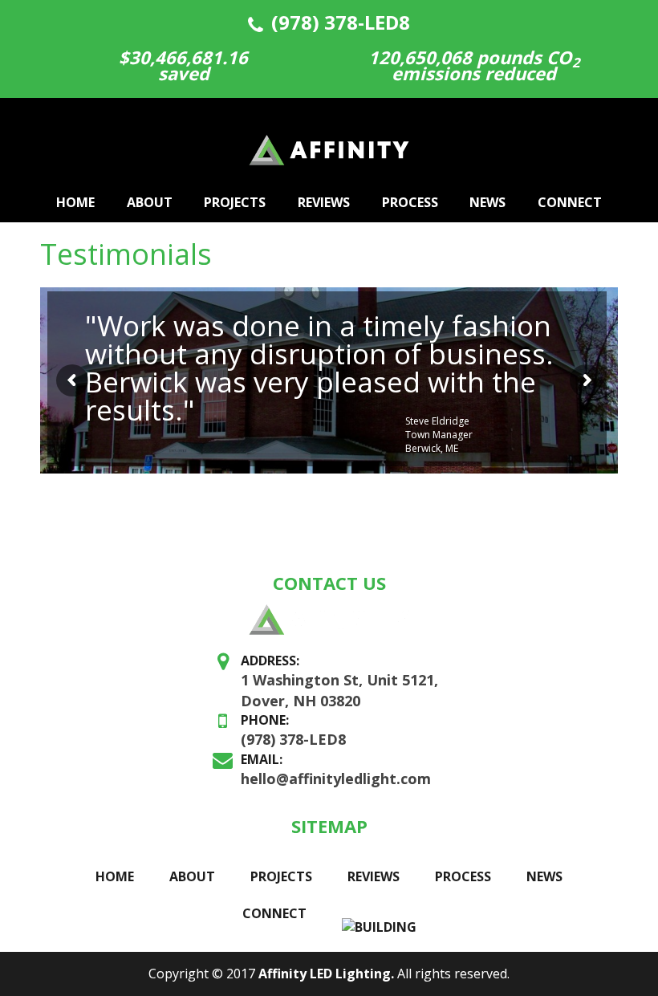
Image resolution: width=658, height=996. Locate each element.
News (487, 202)
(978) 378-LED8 (340, 22)
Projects (235, 202)
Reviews (324, 202)
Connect (570, 202)
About (150, 202)
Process (410, 202)
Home (75, 202)
